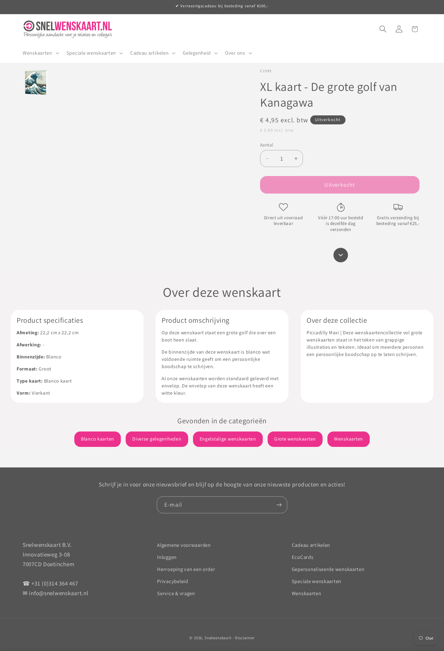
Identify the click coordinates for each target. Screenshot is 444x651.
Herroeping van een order (186, 569)
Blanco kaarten (97, 439)
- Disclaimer (244, 637)
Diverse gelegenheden (156, 439)
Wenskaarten (348, 439)
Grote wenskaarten (295, 439)
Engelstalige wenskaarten (228, 439)
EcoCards (303, 557)
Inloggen (167, 557)
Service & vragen (176, 593)
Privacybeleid (172, 581)
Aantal (266, 145)
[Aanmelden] (279, 504)
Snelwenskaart (217, 637)
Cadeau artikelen (311, 545)
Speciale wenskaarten (316, 581)
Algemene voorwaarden (184, 545)
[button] (40, 53)
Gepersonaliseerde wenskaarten (328, 569)
